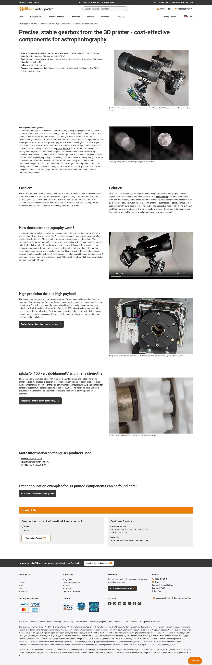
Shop (21, 17)
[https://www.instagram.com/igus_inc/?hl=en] (114, 603)
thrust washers (148, 209)
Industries (76, 17)
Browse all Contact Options (162, 585)
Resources (105, 17)
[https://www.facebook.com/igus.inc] (110, 603)
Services (90, 17)
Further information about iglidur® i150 (38, 401)
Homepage (24, 24)
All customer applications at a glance (37, 494)
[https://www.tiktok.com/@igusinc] (134, 603)
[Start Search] (124, 8)
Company (120, 17)
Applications (66, 24)
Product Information (56, 17)
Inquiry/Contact (170, 17)
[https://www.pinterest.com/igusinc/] (139, 603)
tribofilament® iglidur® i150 (33, 465)
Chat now (195, 660)
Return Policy (157, 591)
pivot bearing (162, 196)
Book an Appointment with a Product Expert (130, 540)
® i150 (145, 203)
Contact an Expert (34, 538)
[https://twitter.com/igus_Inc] (129, 603)
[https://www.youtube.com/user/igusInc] (124, 603)
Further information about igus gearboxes (39, 324)
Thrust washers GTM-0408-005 (35, 462)
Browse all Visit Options (161, 588)
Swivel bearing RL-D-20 (31, 459)
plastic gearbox (63, 148)
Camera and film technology (49, 24)
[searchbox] (103, 9)
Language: (163, 598)
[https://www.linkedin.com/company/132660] (119, 603)
